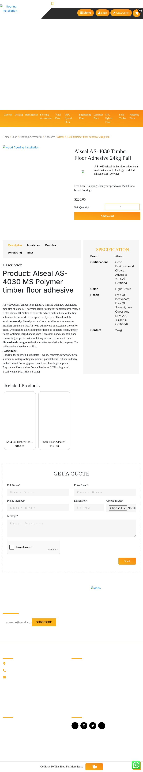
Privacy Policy (80, 690)
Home (6, 136)
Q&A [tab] (30, 252)
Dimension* (81, 500)
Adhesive (49, 136)
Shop (14, 136)
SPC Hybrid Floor (108, 118)
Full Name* (13, 485)
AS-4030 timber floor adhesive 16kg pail (21, 441)
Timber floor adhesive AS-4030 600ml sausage (55, 441)
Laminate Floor (98, 116)
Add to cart (107, 215)
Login (103, 12)
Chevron (8, 114)
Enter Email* (81, 485)
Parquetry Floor (134, 116)
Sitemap (76, 701)
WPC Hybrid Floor (68, 118)
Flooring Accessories (45, 116)
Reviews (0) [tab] (15, 252)
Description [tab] (15, 245)
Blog (74, 674)
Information (78, 668)
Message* (12, 515)
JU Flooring (78, 662)
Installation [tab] (33, 245)
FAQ (74, 679)
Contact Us (78, 685)
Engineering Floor (85, 116)
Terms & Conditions (83, 696)
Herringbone (31, 114)
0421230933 (62, 4)
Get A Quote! (122, 12)
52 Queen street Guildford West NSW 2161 (32, 663)
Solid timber (122, 116)
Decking (19, 114)
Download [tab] (51, 245)
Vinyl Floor (58, 116)
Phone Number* (16, 500)
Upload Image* (114, 500)
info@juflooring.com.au (21, 677)
